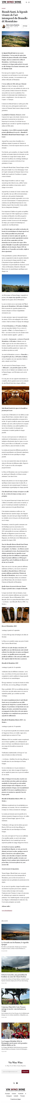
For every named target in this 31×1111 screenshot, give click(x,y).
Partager (25, 26)
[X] (14, 1083)
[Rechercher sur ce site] (26, 2)
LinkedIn (16, 1096)
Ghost (19, 1099)
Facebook (20, 1093)
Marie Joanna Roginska (12, 25)
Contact (14, 1093)
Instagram (9, 1096)
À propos (7, 1093)
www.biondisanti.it (7, 910)
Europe (3, 8)
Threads (22, 1096)
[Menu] (29, 2)
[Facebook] (17, 1083)
